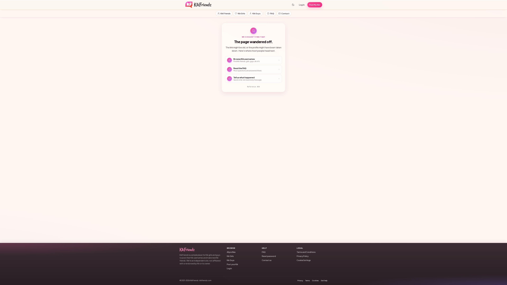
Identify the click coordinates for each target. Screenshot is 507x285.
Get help (324, 281)
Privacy (300, 281)
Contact (285, 13)
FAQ (272, 13)
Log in (301, 5)
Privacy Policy (303, 256)
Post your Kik (232, 264)
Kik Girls (241, 13)
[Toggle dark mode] (293, 5)
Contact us (266, 260)
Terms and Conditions (306, 252)
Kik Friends (225, 13)
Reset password (269, 256)
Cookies (315, 281)
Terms (307, 281)
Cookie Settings (304, 260)
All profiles (231, 252)
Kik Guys (256, 13)
